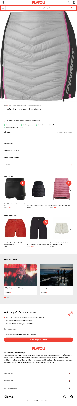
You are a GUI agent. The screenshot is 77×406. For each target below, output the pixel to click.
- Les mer (51, 362)
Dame (9, 105)
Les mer (7, 292)
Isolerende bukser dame (34, 105)
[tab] (38, 143)
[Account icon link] (68, 2)
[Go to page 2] (8, 297)
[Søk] (72, 8)
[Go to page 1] (5, 297)
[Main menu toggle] (3, 8)
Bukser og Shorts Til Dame (20, 105)
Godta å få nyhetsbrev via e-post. (21, 334)
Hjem (5, 105)
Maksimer (47, 401)
